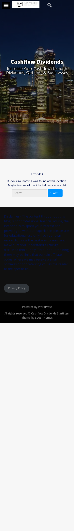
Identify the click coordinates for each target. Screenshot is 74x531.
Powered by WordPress (37, 307)
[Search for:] (30, 193)
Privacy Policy (16, 288)
